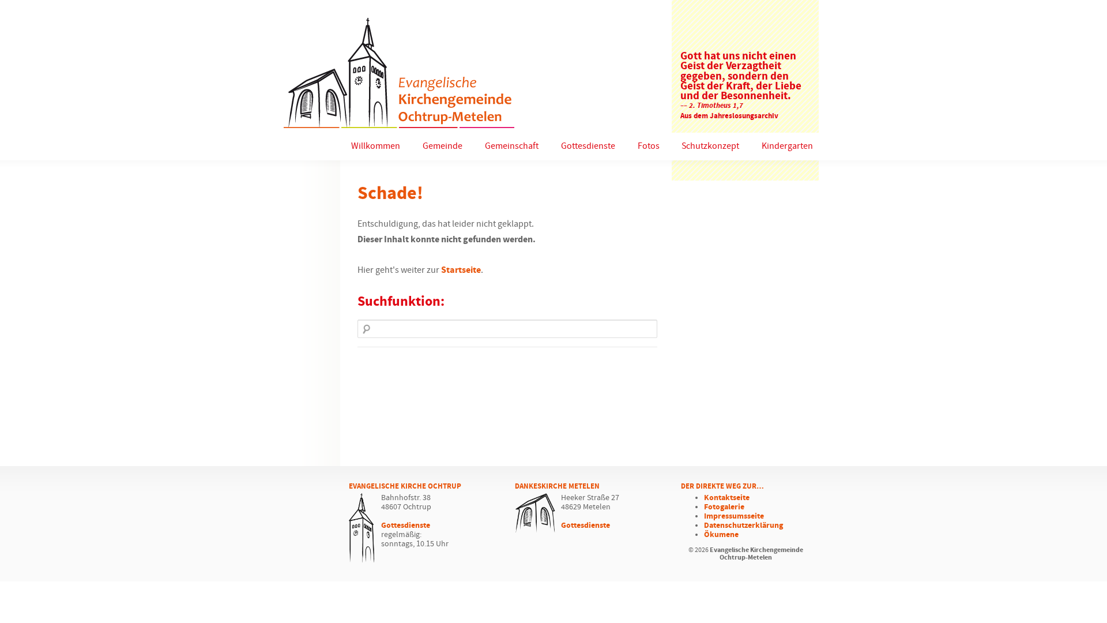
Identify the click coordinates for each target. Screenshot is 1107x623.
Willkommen (375, 146)
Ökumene (721, 534)
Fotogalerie (724, 507)
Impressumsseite (734, 516)
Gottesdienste (588, 146)
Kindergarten (787, 146)
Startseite (461, 270)
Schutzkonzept (710, 146)
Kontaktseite (727, 497)
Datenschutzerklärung (743, 525)
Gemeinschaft (512, 146)
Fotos (649, 146)
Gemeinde (442, 146)
